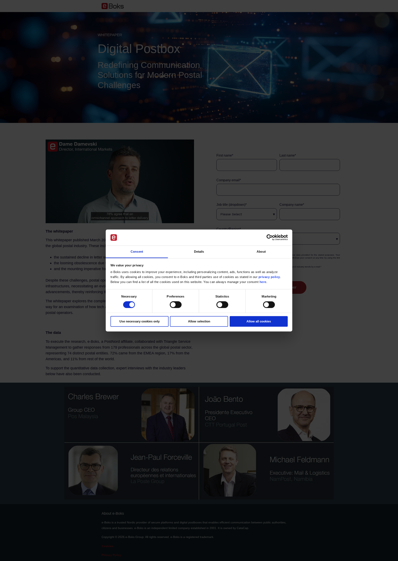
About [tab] (261, 251)
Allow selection (199, 321)
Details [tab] (199, 251)
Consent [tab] (137, 251)
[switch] (176, 304)
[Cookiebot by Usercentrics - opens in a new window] (269, 237)
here (263, 282)
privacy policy (269, 277)
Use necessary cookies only (139, 321)
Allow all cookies (258, 321)
